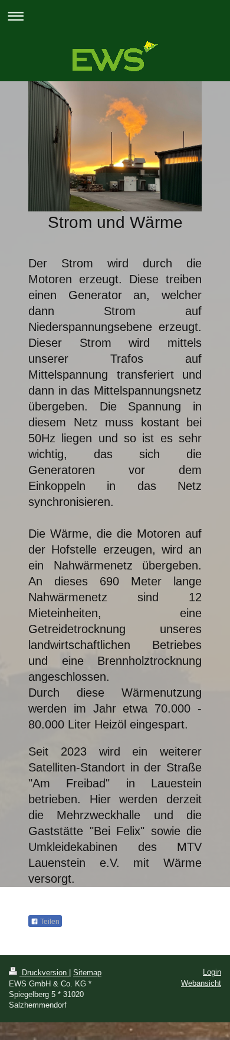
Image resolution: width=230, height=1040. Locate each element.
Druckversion (44, 972)
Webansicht (201, 983)
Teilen (49, 922)
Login (212, 972)
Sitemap (87, 972)
